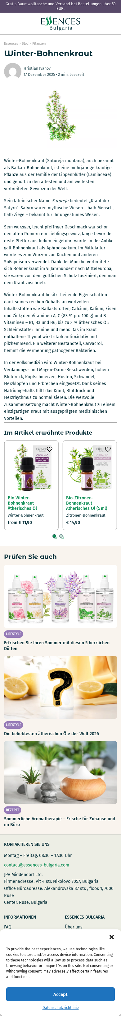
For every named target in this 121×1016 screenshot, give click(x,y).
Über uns (74, 927)
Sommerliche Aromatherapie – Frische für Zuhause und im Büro (59, 821)
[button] (112, 937)
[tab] (54, 536)
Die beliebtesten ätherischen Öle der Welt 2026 (51, 733)
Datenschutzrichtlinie (61, 1008)
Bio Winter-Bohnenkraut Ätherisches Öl (22, 503)
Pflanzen (39, 44)
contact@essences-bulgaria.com (36, 865)
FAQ (7, 927)
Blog (25, 44)
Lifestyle (13, 634)
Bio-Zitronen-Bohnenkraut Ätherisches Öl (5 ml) (86, 503)
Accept (60, 994)
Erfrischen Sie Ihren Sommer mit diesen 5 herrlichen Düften (57, 645)
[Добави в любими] (49, 449)
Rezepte (13, 810)
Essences (11, 44)
